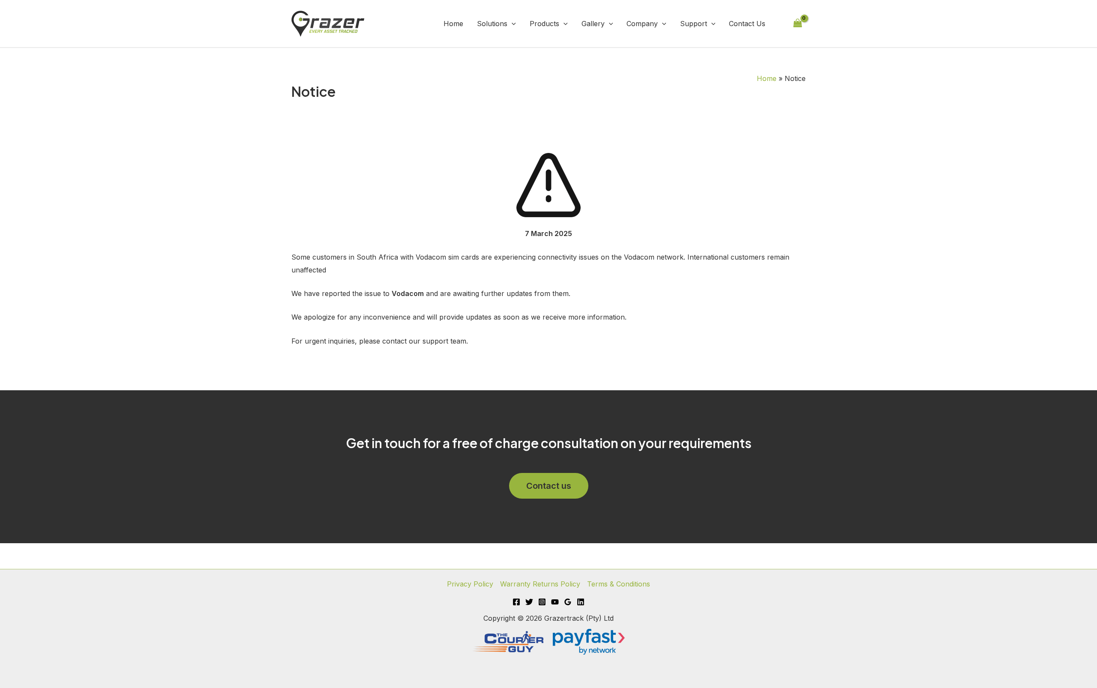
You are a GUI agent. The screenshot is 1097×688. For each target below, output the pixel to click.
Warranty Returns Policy (540, 584)
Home (453, 23)
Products (544, 23)
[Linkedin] (580, 602)
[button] (511, 23)
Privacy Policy (470, 584)
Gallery (593, 23)
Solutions (492, 23)
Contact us (548, 486)
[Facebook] (516, 602)
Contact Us (747, 23)
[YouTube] (555, 602)
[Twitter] (529, 602)
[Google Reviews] (568, 602)
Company (642, 23)
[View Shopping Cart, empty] (797, 23)
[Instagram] (542, 602)
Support (693, 23)
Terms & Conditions (618, 584)
